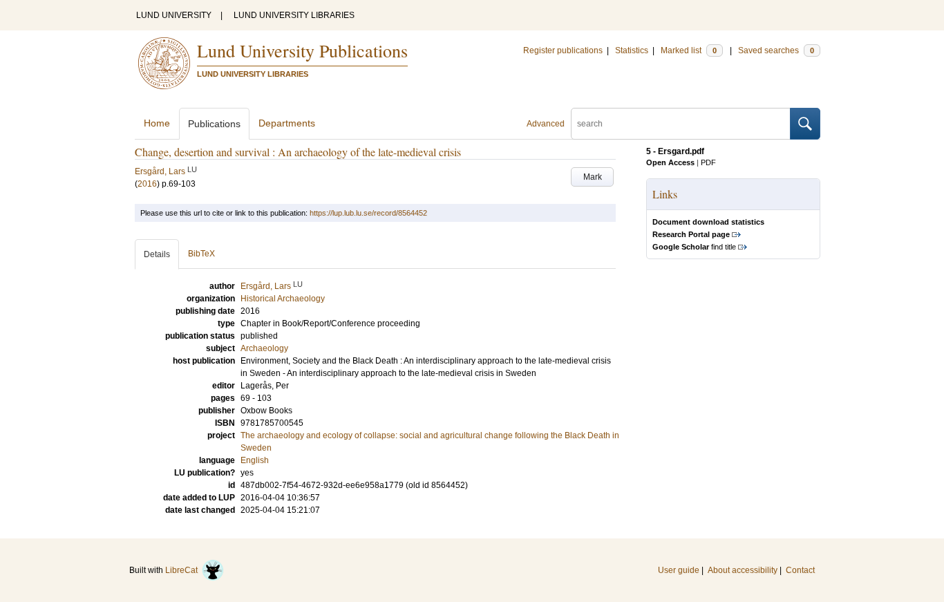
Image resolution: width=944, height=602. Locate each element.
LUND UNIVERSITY (173, 15)
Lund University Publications (302, 50)
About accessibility (742, 570)
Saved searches (776, 50)
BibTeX (201, 253)
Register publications (563, 50)
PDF (708, 162)
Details (157, 254)
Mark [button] (592, 177)
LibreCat (183, 570)
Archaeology (264, 348)
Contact (800, 570)
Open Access (670, 162)
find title (694, 247)
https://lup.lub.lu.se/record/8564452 (368, 213)
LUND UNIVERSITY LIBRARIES (294, 15)
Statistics (631, 50)
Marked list (689, 50)
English (254, 460)
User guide (678, 570)
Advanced (546, 124)
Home (157, 123)
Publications (214, 123)
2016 (147, 184)
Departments (286, 123)
